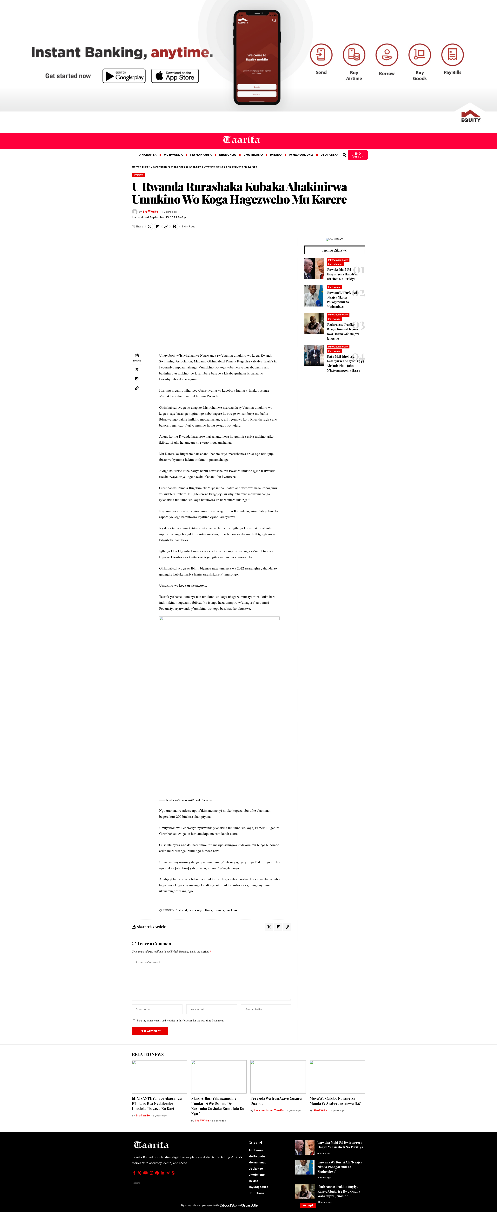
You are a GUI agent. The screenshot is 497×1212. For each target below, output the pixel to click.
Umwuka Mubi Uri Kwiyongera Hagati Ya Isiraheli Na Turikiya (342, 274)
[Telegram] (168, 1173)
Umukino (231, 910)
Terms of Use (250, 1205)
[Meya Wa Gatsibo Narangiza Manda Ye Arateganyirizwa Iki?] (337, 1077)
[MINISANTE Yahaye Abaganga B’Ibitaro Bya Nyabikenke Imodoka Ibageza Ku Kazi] (159, 1077)
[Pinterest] (157, 1173)
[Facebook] (134, 1173)
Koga (208, 910)
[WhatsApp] (173, 1173)
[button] (308, 1205)
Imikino (138, 174)
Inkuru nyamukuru (338, 259)
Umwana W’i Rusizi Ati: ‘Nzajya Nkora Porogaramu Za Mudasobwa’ (339, 1167)
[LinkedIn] (162, 1173)
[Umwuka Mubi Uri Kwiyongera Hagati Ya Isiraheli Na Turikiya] (314, 268)
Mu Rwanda (334, 287)
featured (181, 910)
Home (136, 166)
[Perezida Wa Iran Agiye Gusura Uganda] (278, 1077)
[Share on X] (149, 226)
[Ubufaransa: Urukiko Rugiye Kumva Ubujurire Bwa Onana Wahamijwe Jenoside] (314, 323)
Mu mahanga (335, 264)
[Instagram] (151, 1173)
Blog (145, 166)
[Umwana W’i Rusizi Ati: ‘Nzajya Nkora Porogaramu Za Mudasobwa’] (314, 295)
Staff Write (150, 211)
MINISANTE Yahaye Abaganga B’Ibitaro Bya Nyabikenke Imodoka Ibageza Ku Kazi (157, 1103)
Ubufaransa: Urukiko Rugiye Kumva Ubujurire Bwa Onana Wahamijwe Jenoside (338, 1191)
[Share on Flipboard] (158, 226)
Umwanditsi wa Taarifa (269, 1110)
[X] (139, 1173)
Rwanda (219, 910)
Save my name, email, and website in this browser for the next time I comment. (180, 1020)
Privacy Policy (228, 1205)
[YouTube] (145, 1173)
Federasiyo (196, 910)
